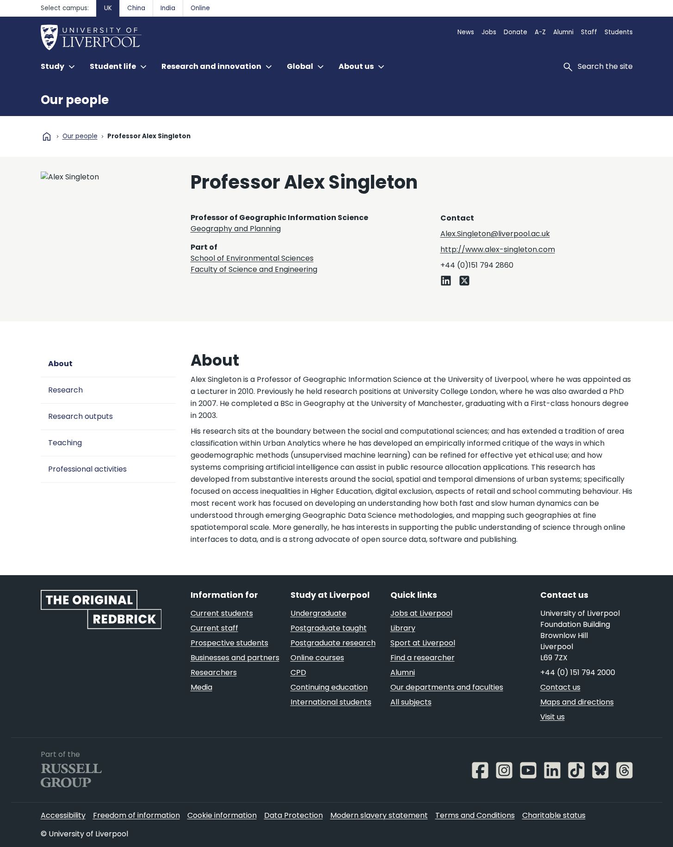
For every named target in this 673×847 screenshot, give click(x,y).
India (168, 8)
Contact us (560, 687)
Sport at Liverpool (422, 643)
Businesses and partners (235, 657)
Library (402, 628)
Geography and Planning (236, 228)
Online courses (317, 657)
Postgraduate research (333, 643)
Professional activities (87, 469)
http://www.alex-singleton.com (497, 249)
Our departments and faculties (446, 687)
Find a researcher (422, 657)
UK (108, 8)
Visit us (552, 717)
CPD (298, 672)
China (136, 8)
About (60, 363)
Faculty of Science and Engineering (254, 269)
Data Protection (293, 815)
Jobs (489, 32)
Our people (75, 100)
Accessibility (63, 815)
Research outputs (80, 416)
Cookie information (222, 815)
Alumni (563, 32)
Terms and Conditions (475, 815)
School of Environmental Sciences (252, 258)
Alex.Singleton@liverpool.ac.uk (495, 233)
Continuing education (329, 687)
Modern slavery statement (379, 815)
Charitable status (554, 815)
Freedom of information (136, 815)
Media (201, 687)
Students (619, 32)
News (465, 32)
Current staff (214, 628)
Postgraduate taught (328, 628)
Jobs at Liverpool (421, 613)
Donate (515, 32)
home (47, 136)
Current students (222, 613)
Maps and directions (577, 702)
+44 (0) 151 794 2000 (577, 672)
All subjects (411, 702)
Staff (589, 32)
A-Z (540, 32)
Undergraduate (318, 613)
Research (65, 390)
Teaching (65, 442)
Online (200, 8)
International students (330, 702)
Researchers (214, 672)
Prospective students (229, 643)
